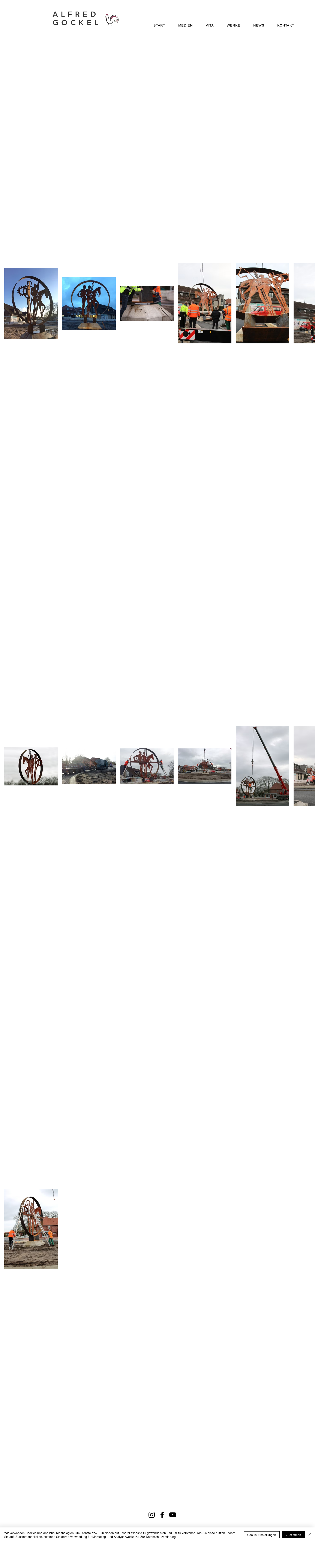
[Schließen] (309, 1535)
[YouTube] (172, 1515)
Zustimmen (293, 1535)
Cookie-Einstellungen (261, 1535)
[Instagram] (151, 1515)
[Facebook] (162, 1515)
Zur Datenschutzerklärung (158, 1537)
